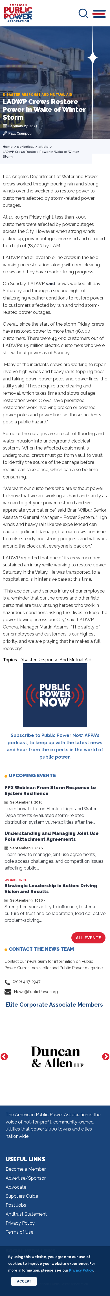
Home (8, 147)
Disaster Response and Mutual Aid (55, 659)
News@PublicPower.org (36, 991)
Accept (24, 1281)
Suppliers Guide (22, 1196)
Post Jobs (16, 1205)
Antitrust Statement (26, 1214)
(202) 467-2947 (26, 981)
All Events (88, 937)
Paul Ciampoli (20, 133)
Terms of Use (19, 1232)
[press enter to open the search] (83, 13)
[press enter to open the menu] (99, 14)
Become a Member (26, 1169)
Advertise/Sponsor (26, 1178)
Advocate (16, 1187)
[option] (55, 1057)
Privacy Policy (20, 1223)
